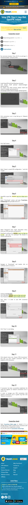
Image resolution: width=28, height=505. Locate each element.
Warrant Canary (5, 474)
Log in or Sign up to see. (20, 295)
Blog (14, 470)
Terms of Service (5, 470)
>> (12, 7)
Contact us (16, 465)
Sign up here (17, 29)
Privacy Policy (4, 472)
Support (15, 467)
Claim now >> (14, 4)
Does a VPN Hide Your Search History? (12, 486)
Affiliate (3, 477)
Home (2, 463)
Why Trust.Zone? (17, 463)
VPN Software (4, 465)
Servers (3, 467)
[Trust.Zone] (9, 12)
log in (24, 28)
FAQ (14, 472)
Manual (15, 474)
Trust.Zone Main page (10, 424)
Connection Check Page (17, 428)
